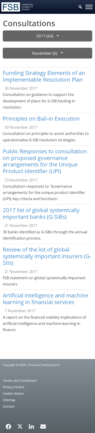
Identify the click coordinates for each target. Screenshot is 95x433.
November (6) (44, 53)
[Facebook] (8, 425)
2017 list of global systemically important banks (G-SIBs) (41, 213)
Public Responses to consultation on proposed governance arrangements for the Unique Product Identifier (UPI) (45, 161)
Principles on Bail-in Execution (41, 118)
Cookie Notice (13, 393)
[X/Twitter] (20, 426)
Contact (9, 406)
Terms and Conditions (20, 380)
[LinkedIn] (31, 425)
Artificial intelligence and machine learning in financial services (45, 298)
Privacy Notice (13, 387)
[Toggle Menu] (89, 7)
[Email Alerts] (43, 426)
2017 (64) (44, 36)
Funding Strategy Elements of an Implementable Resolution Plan (44, 76)
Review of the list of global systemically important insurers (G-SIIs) (47, 256)
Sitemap (9, 400)
